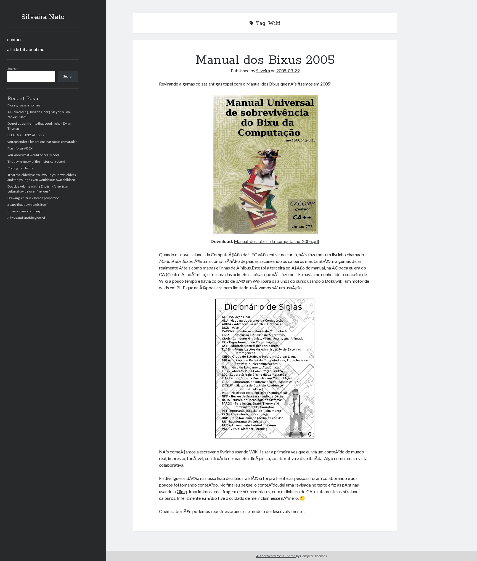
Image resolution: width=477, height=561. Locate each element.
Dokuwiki (334, 281)
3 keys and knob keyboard (26, 218)
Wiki (163, 281)
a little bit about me (25, 49)
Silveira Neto (43, 17)
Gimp (182, 491)
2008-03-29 (288, 70)
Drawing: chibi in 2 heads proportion (33, 198)
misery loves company (24, 211)
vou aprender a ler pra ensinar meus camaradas (42, 142)
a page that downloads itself (27, 204)
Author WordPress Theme (276, 556)
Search (12, 68)
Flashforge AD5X (20, 148)
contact (14, 39)
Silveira (263, 70)
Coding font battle (20, 168)
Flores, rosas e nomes (23, 105)
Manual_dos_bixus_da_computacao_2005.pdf (276, 241)
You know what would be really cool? (33, 155)
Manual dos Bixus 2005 (265, 60)
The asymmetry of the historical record (36, 161)
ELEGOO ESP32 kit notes (25, 135)
